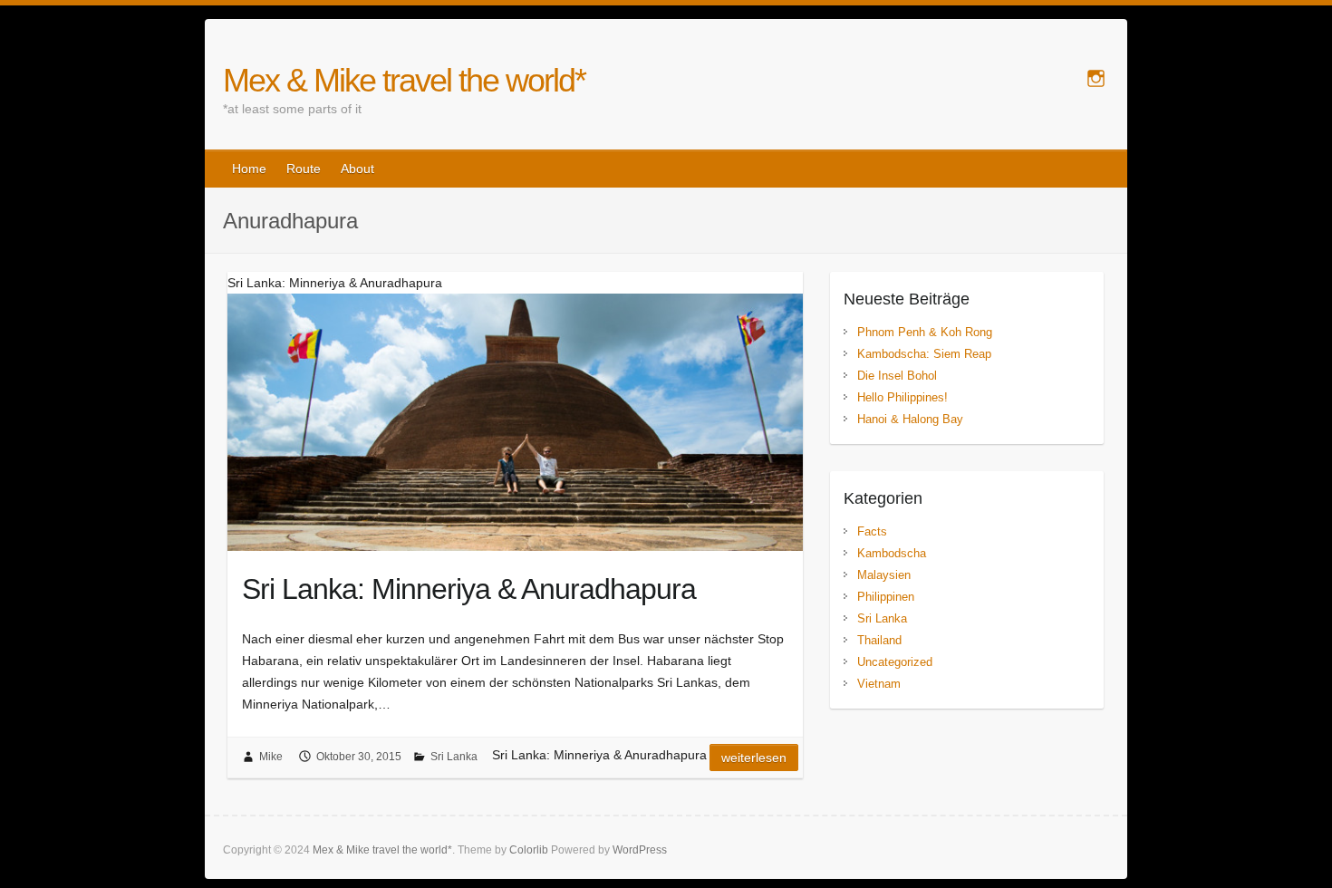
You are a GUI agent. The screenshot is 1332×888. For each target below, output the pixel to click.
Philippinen (885, 596)
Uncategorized (894, 662)
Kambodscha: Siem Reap (924, 354)
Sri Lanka (454, 756)
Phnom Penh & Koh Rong (924, 332)
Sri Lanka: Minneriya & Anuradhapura (469, 589)
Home (249, 168)
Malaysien (884, 575)
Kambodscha (891, 553)
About (357, 168)
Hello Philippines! (902, 397)
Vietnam (879, 683)
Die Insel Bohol (897, 375)
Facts (872, 531)
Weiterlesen (754, 757)
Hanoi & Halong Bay (910, 419)
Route (303, 168)
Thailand (879, 640)
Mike (271, 756)
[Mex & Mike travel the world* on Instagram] (1096, 78)
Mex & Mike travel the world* (404, 80)
